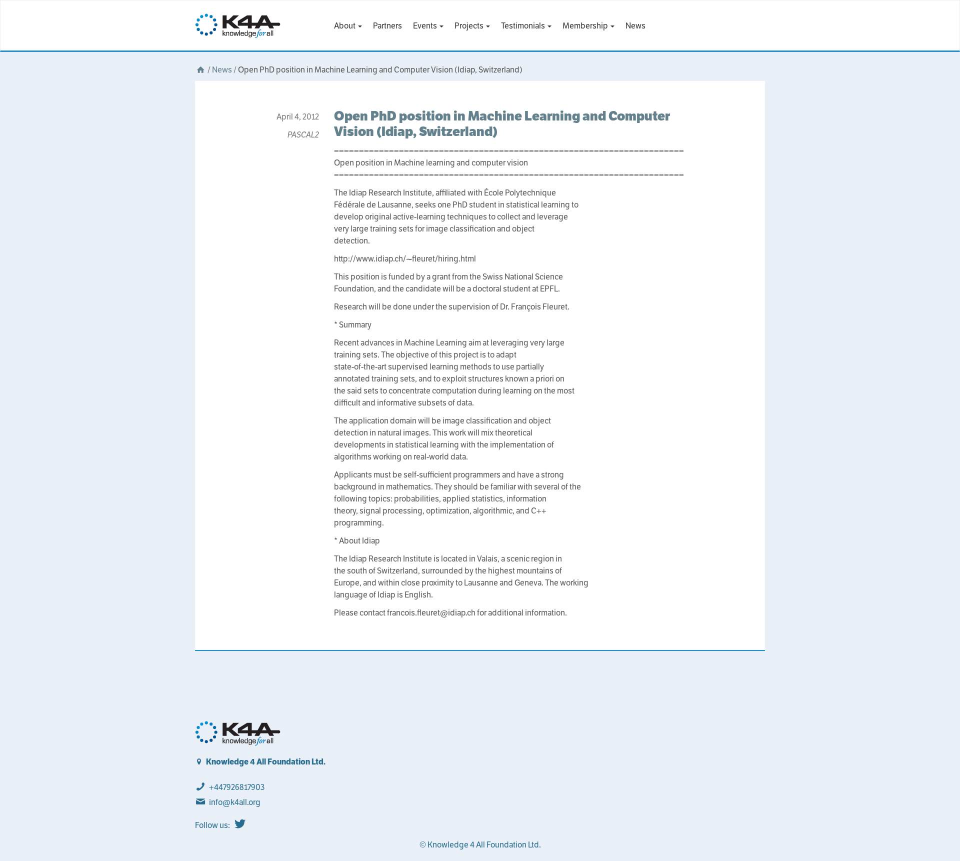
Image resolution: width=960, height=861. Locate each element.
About (345, 25)
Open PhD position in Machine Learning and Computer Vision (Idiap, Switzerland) (502, 124)
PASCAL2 (303, 135)
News (636, 25)
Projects (469, 25)
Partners (387, 25)
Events (425, 25)
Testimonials (523, 25)
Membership (586, 25)
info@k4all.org (234, 802)
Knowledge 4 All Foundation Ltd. (266, 761)
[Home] (200, 69)
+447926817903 (236, 787)
